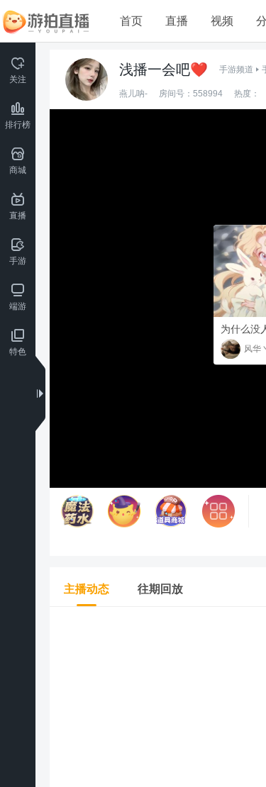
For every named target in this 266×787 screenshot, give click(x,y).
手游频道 (236, 69)
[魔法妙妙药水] (77, 511)
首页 (131, 21)
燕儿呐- (133, 94)
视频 (222, 21)
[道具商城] (171, 511)
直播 (176, 21)
